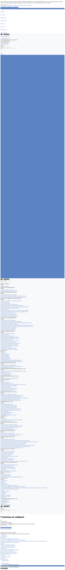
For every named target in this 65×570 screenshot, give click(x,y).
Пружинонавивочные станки (8, 224)
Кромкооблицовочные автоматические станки (13, 119)
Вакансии (3, 98)
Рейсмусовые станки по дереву (9, 161)
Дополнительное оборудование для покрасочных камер (16, 64)
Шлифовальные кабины (7, 179)
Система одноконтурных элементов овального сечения (15, 236)
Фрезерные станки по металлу (9, 78)
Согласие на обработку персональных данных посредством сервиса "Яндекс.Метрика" (24, 102)
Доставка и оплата (5, 276)
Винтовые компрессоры (7, 87)
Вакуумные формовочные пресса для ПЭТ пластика (14, 128)
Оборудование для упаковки (8, 90)
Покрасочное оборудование (8, 61)
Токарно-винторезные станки (8, 190)
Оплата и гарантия (5, 556)
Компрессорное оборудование (9, 85)
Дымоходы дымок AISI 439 (8, 238)
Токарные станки (5, 77)
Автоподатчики (5, 67)
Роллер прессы (5, 130)
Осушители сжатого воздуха (8, 89)
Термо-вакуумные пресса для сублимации (12, 127)
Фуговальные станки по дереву (9, 166)
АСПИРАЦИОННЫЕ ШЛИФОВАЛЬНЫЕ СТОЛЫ (13, 180)
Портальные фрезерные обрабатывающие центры (14, 200)
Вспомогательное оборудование (9, 138)
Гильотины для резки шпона (8, 136)
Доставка (3, 558)
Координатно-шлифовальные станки (11, 208)
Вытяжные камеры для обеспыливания (11, 178)
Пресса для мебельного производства (11, 60)
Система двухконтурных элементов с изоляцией (14, 232)
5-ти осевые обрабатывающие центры (11, 198)
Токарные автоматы (6, 191)
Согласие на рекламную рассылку (10, 104)
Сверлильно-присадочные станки (10, 129)
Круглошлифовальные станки (9, 204)
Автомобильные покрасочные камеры (11, 62)
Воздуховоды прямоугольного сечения (11, 82)
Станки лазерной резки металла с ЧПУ (11, 79)
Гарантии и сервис (6, 275)
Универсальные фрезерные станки (10, 201)
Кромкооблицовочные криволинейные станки (13, 121)
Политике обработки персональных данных (20, 5)
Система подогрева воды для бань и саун (12, 237)
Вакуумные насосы (6, 91)
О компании (4, 260)
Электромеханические (7, 218)
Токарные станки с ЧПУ (7, 187)
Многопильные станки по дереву (10, 157)
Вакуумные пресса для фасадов (9, 125)
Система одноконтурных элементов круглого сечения (15, 230)
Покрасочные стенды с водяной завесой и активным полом (17, 145)
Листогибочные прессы (7, 212)
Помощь (3, 555)
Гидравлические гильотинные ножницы (12, 217)
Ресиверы (3, 254)
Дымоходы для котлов (7, 247)
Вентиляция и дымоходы (7, 81)
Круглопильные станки (7, 156)
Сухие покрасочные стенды (8, 149)
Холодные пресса (5, 124)
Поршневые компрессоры (8, 88)
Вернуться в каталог (6, 529)
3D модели (3, 272)
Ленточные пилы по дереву (8, 158)
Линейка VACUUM (5, 172)
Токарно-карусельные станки (8, 193)
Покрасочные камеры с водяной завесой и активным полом (17, 144)
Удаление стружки (6, 184)
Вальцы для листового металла (9, 219)
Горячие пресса (5, 123)
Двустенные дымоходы (7, 241)
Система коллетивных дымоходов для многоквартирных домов (18, 235)
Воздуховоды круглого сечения (9, 83)
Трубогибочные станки (7, 223)
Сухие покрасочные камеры (8, 147)
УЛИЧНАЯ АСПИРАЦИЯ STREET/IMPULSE (12, 175)
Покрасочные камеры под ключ (9, 65)
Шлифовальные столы (6, 183)
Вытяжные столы (5, 181)
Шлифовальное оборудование (9, 135)
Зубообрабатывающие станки (8, 214)
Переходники (4, 244)
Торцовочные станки (6, 163)
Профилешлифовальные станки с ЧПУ (11, 209)
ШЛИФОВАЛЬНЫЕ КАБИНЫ (8, 176)
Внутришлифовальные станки (9, 206)
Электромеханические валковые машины (12, 220)
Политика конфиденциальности (9, 100)
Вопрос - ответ (4, 559)
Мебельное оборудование (8, 56)
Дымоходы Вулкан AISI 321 (8, 84)
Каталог (3, 543)
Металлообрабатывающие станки (9, 76)
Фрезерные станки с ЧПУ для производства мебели (15, 132)
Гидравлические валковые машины (10, 221)
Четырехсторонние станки (8, 134)
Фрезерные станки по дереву (9, 164)
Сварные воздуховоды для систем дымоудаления (14, 248)
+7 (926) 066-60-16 (5, 499)
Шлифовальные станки (7, 203)
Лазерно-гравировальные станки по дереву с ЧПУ (14, 133)
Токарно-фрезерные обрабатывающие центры (13, 189)
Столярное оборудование (7, 66)
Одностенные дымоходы (7, 240)
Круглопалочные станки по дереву (10, 155)
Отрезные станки (5, 213)
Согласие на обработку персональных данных (13, 101)
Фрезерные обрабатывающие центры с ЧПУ (12, 197)
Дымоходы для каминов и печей (9, 243)
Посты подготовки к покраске (9, 146)
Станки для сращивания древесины (10, 159)
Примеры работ (5, 271)
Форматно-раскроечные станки (9, 57)
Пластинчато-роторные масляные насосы (12, 94)
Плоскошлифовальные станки (9, 207)
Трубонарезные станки (7, 195)
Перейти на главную (6, 527)
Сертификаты (4, 99)
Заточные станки (5, 210)
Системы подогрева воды (7, 246)
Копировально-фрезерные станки (10, 70)
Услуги (2, 270)
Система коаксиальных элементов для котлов (13, 234)
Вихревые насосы (5, 93)
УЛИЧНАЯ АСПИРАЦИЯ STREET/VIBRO (11, 174)
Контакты (3, 274)
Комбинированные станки (8, 68)
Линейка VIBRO (5, 74)
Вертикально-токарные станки (9, 192)
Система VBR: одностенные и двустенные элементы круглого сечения (19, 231)
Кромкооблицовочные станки (9, 59)
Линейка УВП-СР (5, 72)
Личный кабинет (5, 502)
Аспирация (4, 71)
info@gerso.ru (4, 43)
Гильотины (3, 215)
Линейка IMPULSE (5, 173)
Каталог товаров (5, 115)
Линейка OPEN (5, 73)
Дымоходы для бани (6, 242)
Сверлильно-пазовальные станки (10, 162)
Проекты (3, 96)
